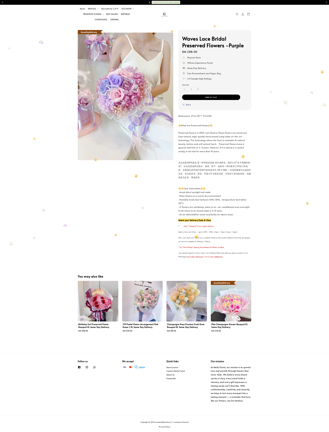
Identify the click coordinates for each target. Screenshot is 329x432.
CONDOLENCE (101, 19)
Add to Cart (211, 97)
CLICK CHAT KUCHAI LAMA (167, 2)
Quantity (185, 85)
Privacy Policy (164, 427)
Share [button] (188, 104)
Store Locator (172, 367)
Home (82, 8)
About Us (170, 375)
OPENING (114, 19)
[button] (237, 14)
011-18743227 (197, 257)
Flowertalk (171, 378)
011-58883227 (216, 257)
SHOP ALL (92, 9)
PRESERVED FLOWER (92, 14)
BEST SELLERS (112, 14)
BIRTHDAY (125, 14)
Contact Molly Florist (175, 371)
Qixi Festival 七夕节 (109, 8)
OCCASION (126, 9)
